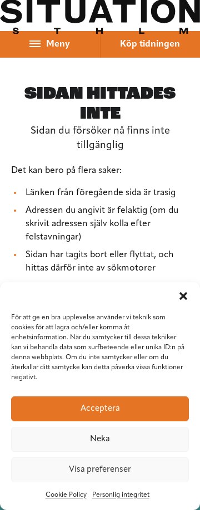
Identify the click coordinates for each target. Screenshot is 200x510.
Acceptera (100, 409)
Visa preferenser (100, 470)
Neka (100, 439)
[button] (183, 296)
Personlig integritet (120, 495)
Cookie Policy (66, 495)
